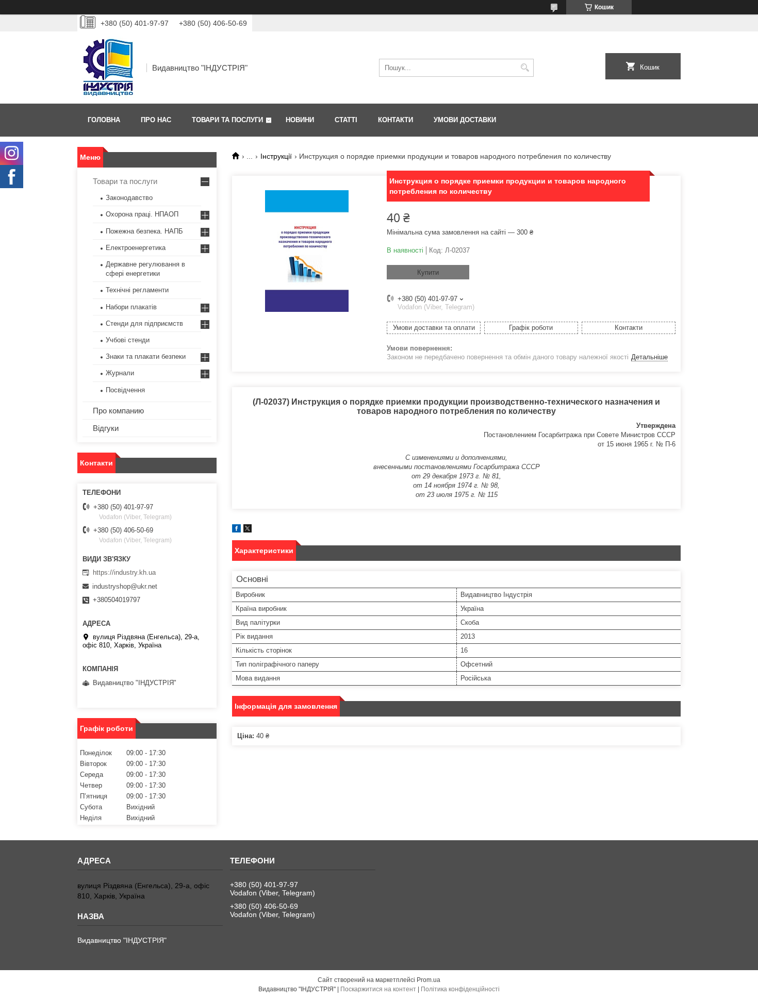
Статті (346, 120)
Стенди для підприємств (144, 323)
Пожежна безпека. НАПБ (144, 231)
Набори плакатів (131, 307)
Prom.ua (428, 980)
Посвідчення (125, 390)
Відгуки (106, 428)
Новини (300, 120)
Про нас (156, 120)
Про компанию (118, 410)
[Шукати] (525, 68)
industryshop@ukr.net (124, 586)
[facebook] (236, 530)
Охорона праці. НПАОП (142, 214)
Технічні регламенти (137, 290)
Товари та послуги (227, 120)
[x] (247, 530)
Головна (104, 120)
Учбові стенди (128, 340)
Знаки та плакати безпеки (146, 356)
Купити (428, 272)
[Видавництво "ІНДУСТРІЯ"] (108, 67)
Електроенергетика (136, 248)
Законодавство (129, 198)
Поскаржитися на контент (378, 989)
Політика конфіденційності (460, 989)
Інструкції (276, 156)
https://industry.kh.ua (124, 572)
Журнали (120, 373)
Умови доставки (465, 120)
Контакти (395, 120)
